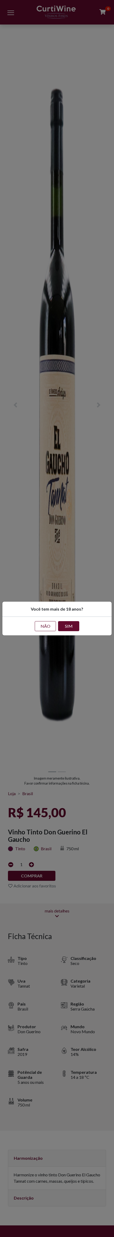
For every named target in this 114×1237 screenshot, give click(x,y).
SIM (69, 626)
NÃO (45, 626)
